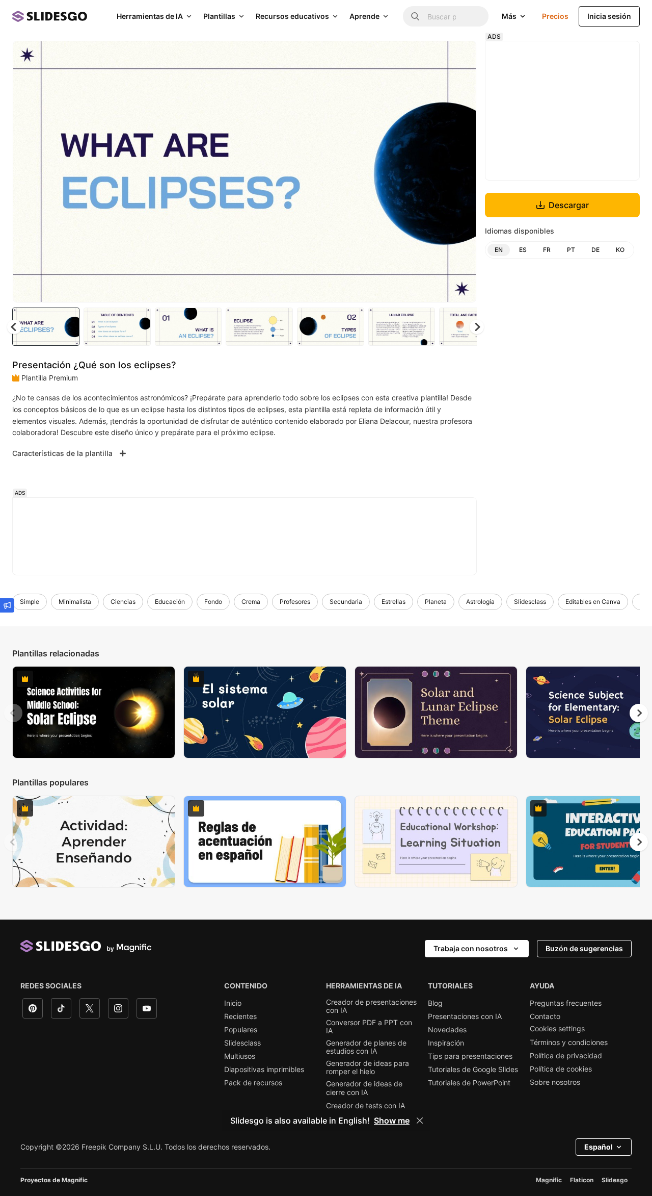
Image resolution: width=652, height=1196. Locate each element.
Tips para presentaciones (470, 1056)
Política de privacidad (566, 1056)
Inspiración (446, 1043)
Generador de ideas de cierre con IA (364, 1088)
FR (547, 249)
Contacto (545, 1016)
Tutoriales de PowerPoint (469, 1083)
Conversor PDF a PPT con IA (369, 1027)
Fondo (213, 601)
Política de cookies (561, 1069)
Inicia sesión (609, 16)
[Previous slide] (13, 713)
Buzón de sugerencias (584, 948)
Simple (29, 601)
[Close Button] (420, 1120)
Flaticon (581, 1180)
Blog (435, 1003)
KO (620, 249)
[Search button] (415, 16)
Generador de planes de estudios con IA (366, 1047)
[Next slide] (461, 172)
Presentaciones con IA (465, 1016)
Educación (170, 601)
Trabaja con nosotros (470, 948)
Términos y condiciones (569, 1042)
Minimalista (75, 601)
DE (595, 249)
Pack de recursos (253, 1083)
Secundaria (346, 601)
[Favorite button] (432, 57)
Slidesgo (615, 1180)
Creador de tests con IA (365, 1106)
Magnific (549, 1180)
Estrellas (393, 601)
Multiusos (239, 1056)
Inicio (232, 1003)
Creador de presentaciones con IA (371, 1006)
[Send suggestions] (7, 605)
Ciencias (123, 601)
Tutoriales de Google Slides (473, 1069)
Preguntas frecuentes (566, 1003)
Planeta (436, 601)
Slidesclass (530, 601)
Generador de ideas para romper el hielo (367, 1067)
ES (523, 249)
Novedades (447, 1030)
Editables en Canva (592, 601)
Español (598, 1146)
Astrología (480, 601)
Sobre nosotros (555, 1082)
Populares (240, 1030)
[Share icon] (459, 57)
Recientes (240, 1016)
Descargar (569, 205)
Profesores (295, 601)
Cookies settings (557, 1029)
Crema (250, 601)
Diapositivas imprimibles (264, 1069)
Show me (392, 1120)
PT (571, 249)
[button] (477, 327)
